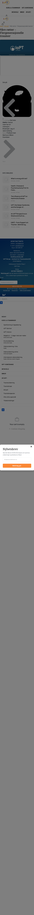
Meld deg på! (17, 466)
